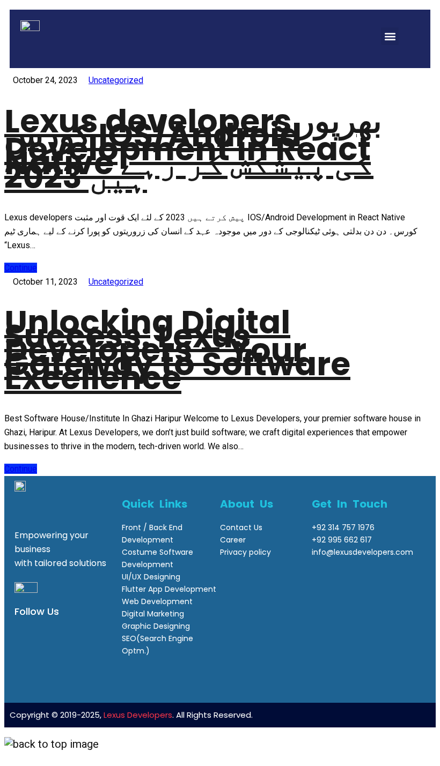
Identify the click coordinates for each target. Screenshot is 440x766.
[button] (390, 36)
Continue (20, 268)
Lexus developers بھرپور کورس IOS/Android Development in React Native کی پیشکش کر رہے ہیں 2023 (193, 149)
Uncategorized (116, 80)
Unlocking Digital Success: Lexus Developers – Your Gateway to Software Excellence (177, 350)
